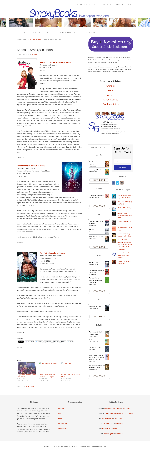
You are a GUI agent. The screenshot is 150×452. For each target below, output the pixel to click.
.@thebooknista (107, 418)
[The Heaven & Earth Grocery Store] (107, 336)
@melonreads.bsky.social (114, 413)
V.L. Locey (92, 349)
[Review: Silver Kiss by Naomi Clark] (71, 368)
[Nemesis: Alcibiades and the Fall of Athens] (107, 369)
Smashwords (110, 99)
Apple (110, 95)
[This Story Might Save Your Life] (107, 226)
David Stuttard (93, 369)
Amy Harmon (93, 238)
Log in (103, 446)
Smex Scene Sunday (124, 207)
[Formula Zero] (107, 267)
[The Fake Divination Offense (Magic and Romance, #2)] (107, 166)
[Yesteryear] (107, 344)
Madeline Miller (93, 171)
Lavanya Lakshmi (94, 197)
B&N (110, 90)
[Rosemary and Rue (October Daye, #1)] (107, 311)
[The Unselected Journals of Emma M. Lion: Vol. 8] (107, 282)
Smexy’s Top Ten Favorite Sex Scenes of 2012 (124, 215)
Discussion (30, 386)
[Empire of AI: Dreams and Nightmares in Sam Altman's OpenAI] (107, 359)
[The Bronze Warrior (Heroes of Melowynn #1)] (107, 352)
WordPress (96, 446)
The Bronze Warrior (95, 347)
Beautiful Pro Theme (65, 446)
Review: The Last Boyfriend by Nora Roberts (123, 255)
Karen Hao (92, 361)
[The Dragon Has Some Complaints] (107, 274)
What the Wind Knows (96, 237)
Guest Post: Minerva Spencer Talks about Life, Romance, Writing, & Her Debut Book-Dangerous (125, 244)
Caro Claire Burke (94, 341)
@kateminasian (108, 423)
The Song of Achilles (95, 170)
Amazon (111, 85)
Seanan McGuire (94, 308)
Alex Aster (92, 231)
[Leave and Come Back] (107, 198)
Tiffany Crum (93, 225)
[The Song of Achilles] (107, 174)
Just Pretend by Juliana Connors (52, 253)
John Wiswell (93, 274)
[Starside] (107, 233)
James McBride (93, 336)
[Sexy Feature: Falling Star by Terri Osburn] (27, 368)
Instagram (104, 428)
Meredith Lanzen (94, 264)
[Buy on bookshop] (110, 51)
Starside (91, 229)
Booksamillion (111, 104)
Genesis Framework (83, 446)
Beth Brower (93, 284)
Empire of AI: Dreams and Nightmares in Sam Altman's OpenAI (96, 357)
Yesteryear (92, 340)
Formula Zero (93, 262)
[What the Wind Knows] (107, 241)
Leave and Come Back (96, 195)
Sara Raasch (93, 166)
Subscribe (122, 167)
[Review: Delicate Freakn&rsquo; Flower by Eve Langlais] (49, 368)
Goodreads (126, 408)
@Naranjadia (109, 434)
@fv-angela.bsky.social (112, 408)
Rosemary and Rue (95, 306)
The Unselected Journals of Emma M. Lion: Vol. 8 (96, 280)
